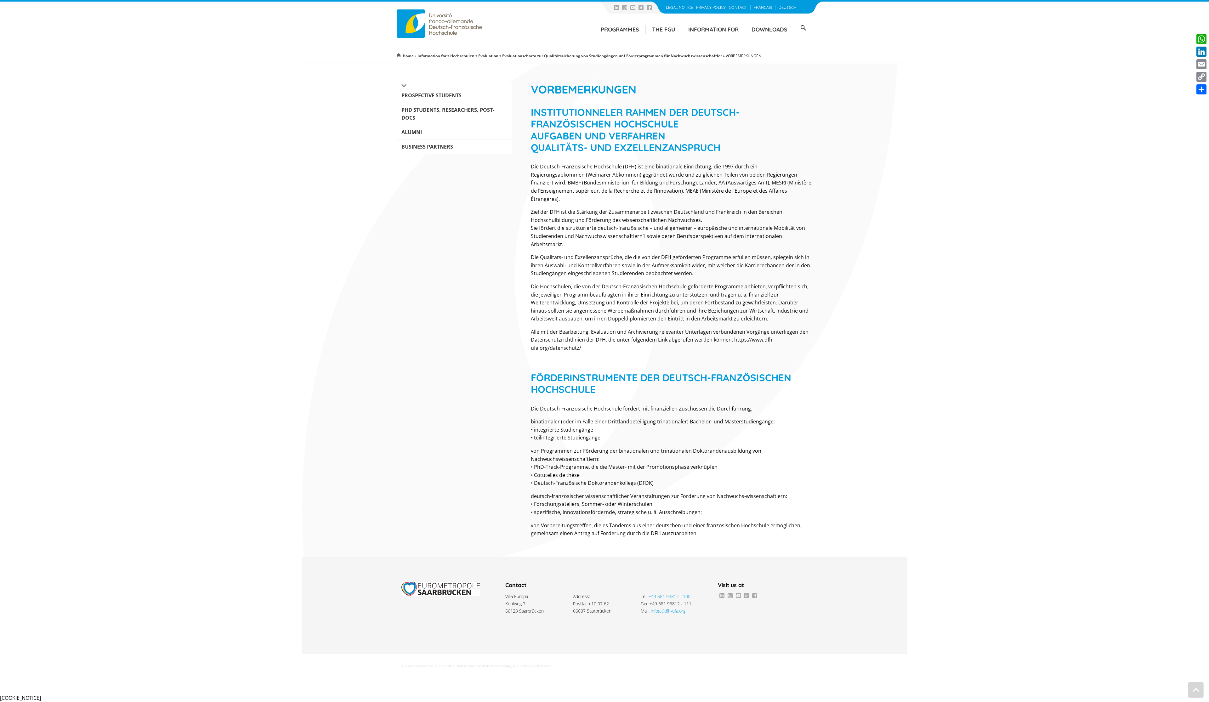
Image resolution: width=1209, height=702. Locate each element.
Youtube (632, 7)
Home (408, 56)
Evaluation (488, 56)
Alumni (411, 132)
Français (763, 7)
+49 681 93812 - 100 (669, 596)
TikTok (641, 7)
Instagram (624, 7)
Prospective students (431, 95)
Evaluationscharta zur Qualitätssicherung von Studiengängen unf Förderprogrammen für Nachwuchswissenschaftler (612, 56)
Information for (713, 29)
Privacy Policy (711, 7)
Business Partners (427, 146)
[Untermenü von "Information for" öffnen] (404, 85)
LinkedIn (616, 7)
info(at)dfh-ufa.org (668, 611)
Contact (738, 7)
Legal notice (679, 7)
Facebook (649, 7)
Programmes (620, 29)
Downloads (769, 29)
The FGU (663, 29)
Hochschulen (462, 56)
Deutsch (788, 7)
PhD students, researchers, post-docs (447, 113)
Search (803, 28)
